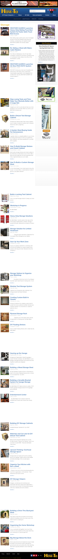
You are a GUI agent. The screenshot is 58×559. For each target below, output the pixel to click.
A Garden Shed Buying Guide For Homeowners (21, 131)
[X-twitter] (52, 12)
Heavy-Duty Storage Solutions (21, 216)
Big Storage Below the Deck (20, 538)
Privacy (3, 554)
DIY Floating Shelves (17, 325)
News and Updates (37, 15)
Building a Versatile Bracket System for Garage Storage (20, 381)
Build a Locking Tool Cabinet (20, 194)
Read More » (12, 44)
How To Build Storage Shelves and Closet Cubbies (21, 147)
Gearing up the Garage (18, 353)
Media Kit (34, 18)
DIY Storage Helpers (17, 479)
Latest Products (26, 18)
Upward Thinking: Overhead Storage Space (20, 451)
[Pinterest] (53, 10)
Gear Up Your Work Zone (19, 242)
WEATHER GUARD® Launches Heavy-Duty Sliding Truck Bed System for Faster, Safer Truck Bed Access (21, 31)
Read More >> (40, 62)
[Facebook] (48, 10)
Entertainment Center (18, 395)
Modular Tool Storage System (21, 286)
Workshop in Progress (18, 205)
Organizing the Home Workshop (22, 525)
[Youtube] (50, 10)
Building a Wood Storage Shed (21, 367)
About (54, 15)
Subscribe (40, 18)
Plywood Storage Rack (18, 314)
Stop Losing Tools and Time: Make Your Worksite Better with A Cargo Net (21, 101)
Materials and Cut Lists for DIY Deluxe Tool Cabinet (21, 435)
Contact (47, 15)
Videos (20, 15)
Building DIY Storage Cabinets (21, 423)
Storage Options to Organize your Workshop (20, 274)
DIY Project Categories (8, 15)
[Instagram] (55, 10)
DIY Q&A (27, 15)
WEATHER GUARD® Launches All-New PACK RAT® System (21, 65)
